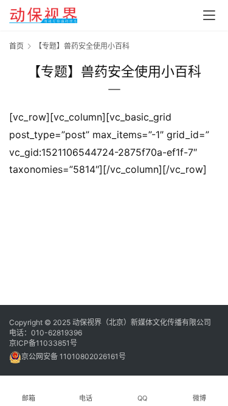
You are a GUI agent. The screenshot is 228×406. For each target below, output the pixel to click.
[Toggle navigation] (209, 15)
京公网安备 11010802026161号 (73, 356)
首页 (16, 46)
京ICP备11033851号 (43, 343)
